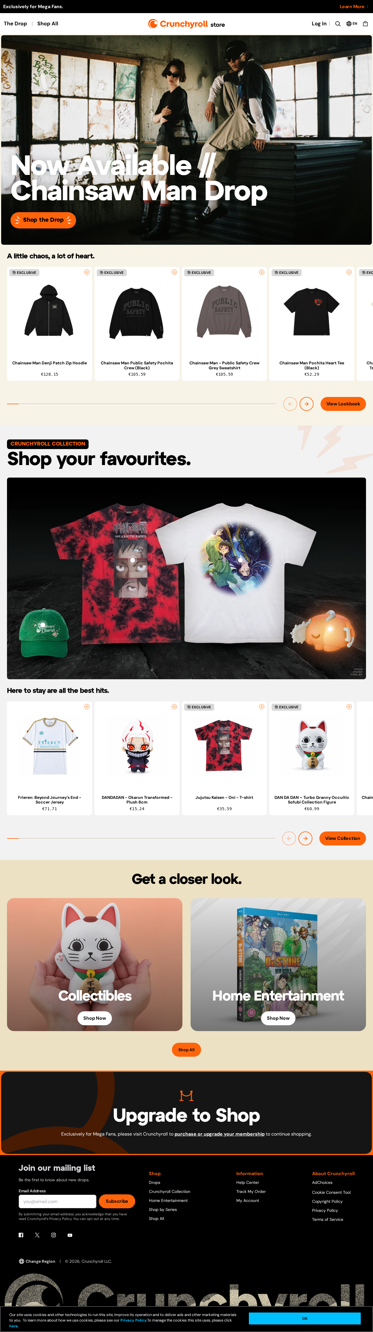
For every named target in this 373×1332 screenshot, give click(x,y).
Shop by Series (163, 1209)
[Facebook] (21, 1235)
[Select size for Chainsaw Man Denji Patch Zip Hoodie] (87, 272)
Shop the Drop (43, 220)
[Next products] (307, 404)
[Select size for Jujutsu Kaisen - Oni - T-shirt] (262, 707)
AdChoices (322, 1182)
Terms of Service (327, 1219)
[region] (190, 324)
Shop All (47, 23)
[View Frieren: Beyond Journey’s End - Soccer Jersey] (49, 746)
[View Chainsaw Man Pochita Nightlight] (330, 629)
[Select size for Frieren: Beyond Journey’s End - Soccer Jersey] (87, 707)
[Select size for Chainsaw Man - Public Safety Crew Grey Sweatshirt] (262, 272)
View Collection (342, 838)
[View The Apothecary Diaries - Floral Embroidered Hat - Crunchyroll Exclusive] (43, 624)
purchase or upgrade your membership (220, 1134)
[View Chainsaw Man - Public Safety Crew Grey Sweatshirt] (224, 311)
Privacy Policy (325, 1210)
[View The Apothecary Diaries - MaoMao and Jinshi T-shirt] (240, 560)
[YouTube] (70, 1235)
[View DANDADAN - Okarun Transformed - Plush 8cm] (137, 746)
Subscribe (117, 1201)
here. (14, 1326)
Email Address (32, 1191)
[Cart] (365, 23)
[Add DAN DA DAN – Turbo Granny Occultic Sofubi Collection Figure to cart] (349, 707)
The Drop (15, 23)
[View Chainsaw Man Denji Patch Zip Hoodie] (49, 311)
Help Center (247, 1182)
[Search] (338, 23)
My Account (247, 1200)
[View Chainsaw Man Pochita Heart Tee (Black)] (312, 311)
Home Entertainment (168, 1200)
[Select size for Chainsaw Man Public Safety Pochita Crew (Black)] (174, 272)
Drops (154, 1182)
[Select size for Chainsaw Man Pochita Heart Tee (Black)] (349, 272)
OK (304, 1318)
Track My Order (251, 1191)
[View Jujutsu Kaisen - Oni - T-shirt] (132, 560)
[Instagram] (54, 1235)
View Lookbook (343, 404)
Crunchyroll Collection (169, 1191)
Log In (319, 23)
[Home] (186, 24)
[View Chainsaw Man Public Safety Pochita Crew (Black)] (137, 311)
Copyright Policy (327, 1201)
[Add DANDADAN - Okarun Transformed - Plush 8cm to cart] (174, 707)
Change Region (40, 1261)
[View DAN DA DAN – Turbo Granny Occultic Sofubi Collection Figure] (312, 746)
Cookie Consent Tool (331, 1192)
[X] (37, 1235)
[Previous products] (290, 404)
